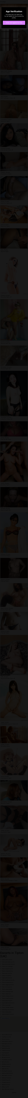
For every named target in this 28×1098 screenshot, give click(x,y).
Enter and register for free (14, 23)
